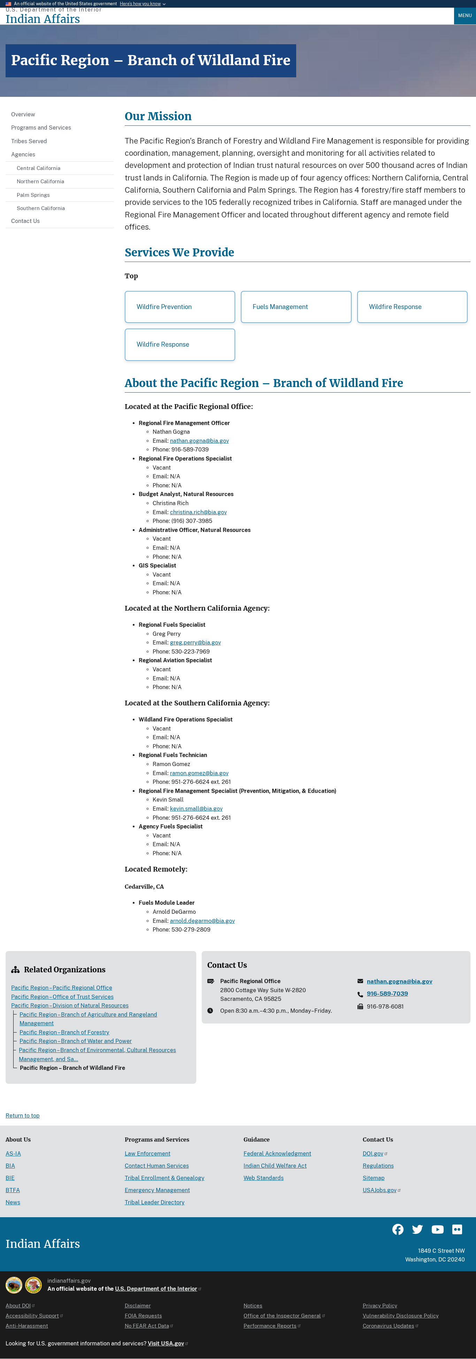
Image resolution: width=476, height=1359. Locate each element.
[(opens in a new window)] (14, 1285)
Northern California (40, 181)
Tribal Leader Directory (155, 1202)
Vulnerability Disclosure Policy (401, 1316)
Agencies (23, 154)
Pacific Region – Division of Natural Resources (70, 1005)
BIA (10, 1166)
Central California (38, 168)
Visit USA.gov (166, 1343)
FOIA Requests (143, 1316)
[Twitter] (417, 1232)
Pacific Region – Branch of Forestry (64, 1032)
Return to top (23, 1115)
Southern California (41, 208)
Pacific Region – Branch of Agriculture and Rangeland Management (88, 1019)
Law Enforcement (147, 1153)
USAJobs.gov (380, 1190)
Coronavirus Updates (388, 1326)
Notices (253, 1305)
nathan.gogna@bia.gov (199, 441)
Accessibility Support (32, 1316)
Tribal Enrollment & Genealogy (165, 1178)
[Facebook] (398, 1232)
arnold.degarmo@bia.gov (202, 921)
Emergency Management (157, 1190)
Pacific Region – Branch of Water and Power (76, 1041)
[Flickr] (456, 1232)
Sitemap (374, 1178)
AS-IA (13, 1153)
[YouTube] (437, 1232)
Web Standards (264, 1178)
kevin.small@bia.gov (196, 808)
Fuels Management (280, 306)
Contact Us (25, 221)
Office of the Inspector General (282, 1316)
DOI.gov (373, 1153)
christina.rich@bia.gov (198, 512)
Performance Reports (270, 1326)
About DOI (18, 1305)
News (13, 1202)
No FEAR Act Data (147, 1326)
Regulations (378, 1166)
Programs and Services (41, 127)
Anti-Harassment (27, 1326)
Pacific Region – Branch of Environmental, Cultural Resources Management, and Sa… (97, 1055)
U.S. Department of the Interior (156, 1288)
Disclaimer (138, 1305)
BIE (10, 1178)
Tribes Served (29, 141)
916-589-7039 (387, 993)
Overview (23, 114)
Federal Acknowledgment (277, 1153)
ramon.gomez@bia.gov (199, 773)
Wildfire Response (395, 306)
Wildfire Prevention (164, 306)
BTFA (13, 1190)
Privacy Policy (380, 1305)
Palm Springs (33, 195)
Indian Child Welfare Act (275, 1166)
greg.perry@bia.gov (195, 642)
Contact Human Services (157, 1166)
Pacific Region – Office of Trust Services (62, 997)
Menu (465, 15)
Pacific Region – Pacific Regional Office (61, 987)
